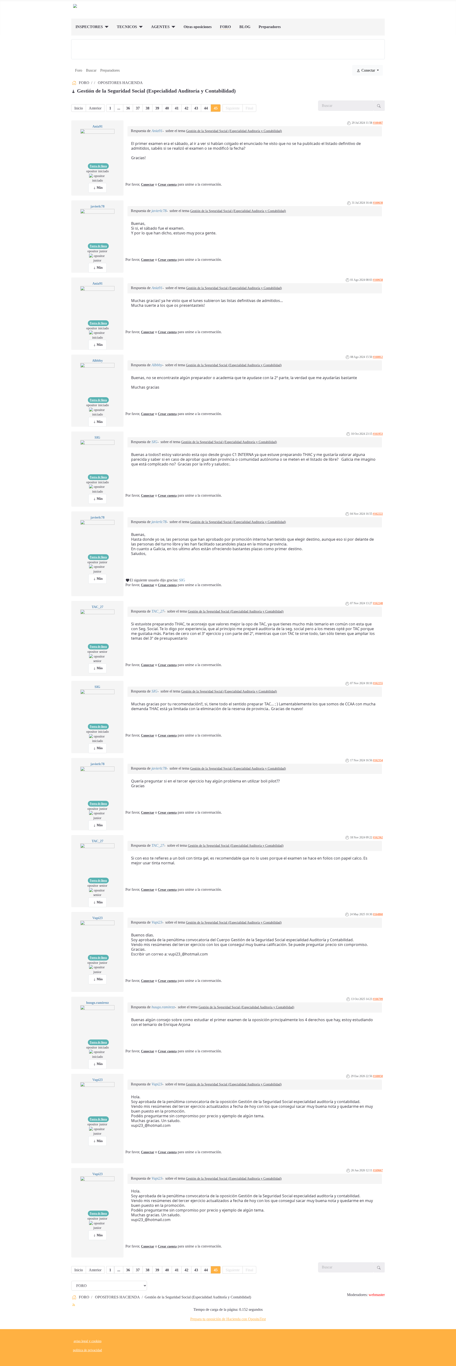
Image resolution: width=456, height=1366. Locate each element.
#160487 (378, 122)
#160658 (378, 280)
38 (147, 108)
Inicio (78, 108)
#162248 (378, 603)
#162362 (378, 837)
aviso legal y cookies (87, 1341)
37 (138, 108)
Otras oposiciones (198, 27)
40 (167, 108)
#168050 (378, 1076)
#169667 (378, 1170)
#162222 (378, 513)
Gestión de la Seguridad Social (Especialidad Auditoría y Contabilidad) (234, 131)
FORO (225, 27)
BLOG (244, 27)
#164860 (378, 914)
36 (128, 108)
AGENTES (160, 27)
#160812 (378, 357)
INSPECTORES (89, 27)
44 (206, 108)
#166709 (378, 999)
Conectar (147, 184)
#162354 (378, 760)
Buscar (91, 70)
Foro (78, 70)
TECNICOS (127, 27)
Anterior (95, 108)
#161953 (378, 434)
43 (196, 108)
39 (157, 108)
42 (186, 108)
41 (177, 108)
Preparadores (270, 27)
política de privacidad (87, 1350)
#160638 (378, 202)
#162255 (378, 683)
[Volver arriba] (450, 1360)
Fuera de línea (98, 166)
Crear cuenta (167, 184)
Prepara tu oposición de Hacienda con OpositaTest (228, 1319)
